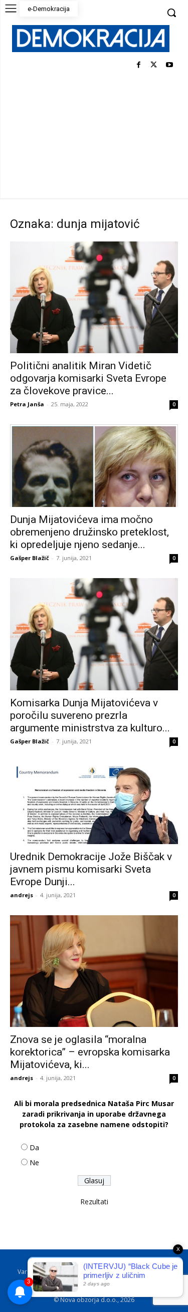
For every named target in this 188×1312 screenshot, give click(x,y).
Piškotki (113, 1271)
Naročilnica (99, 1282)
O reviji (45, 1261)
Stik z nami (148, 1271)
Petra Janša (27, 404)
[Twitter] (153, 65)
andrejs (21, 895)
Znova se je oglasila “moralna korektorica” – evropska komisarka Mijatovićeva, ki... (90, 1052)
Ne (34, 1162)
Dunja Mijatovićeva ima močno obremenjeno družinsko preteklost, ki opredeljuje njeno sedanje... (89, 532)
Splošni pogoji (125, 1261)
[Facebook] (138, 65)
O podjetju (80, 1261)
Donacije (137, 1282)
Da (34, 1147)
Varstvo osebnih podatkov (55, 1271)
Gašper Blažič (29, 558)
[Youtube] (169, 65)
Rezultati (94, 1201)
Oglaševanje (56, 1282)
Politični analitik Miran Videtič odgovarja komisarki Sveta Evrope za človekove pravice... (88, 378)
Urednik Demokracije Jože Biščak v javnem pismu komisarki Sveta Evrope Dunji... (91, 869)
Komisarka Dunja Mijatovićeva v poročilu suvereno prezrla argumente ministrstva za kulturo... (90, 715)
